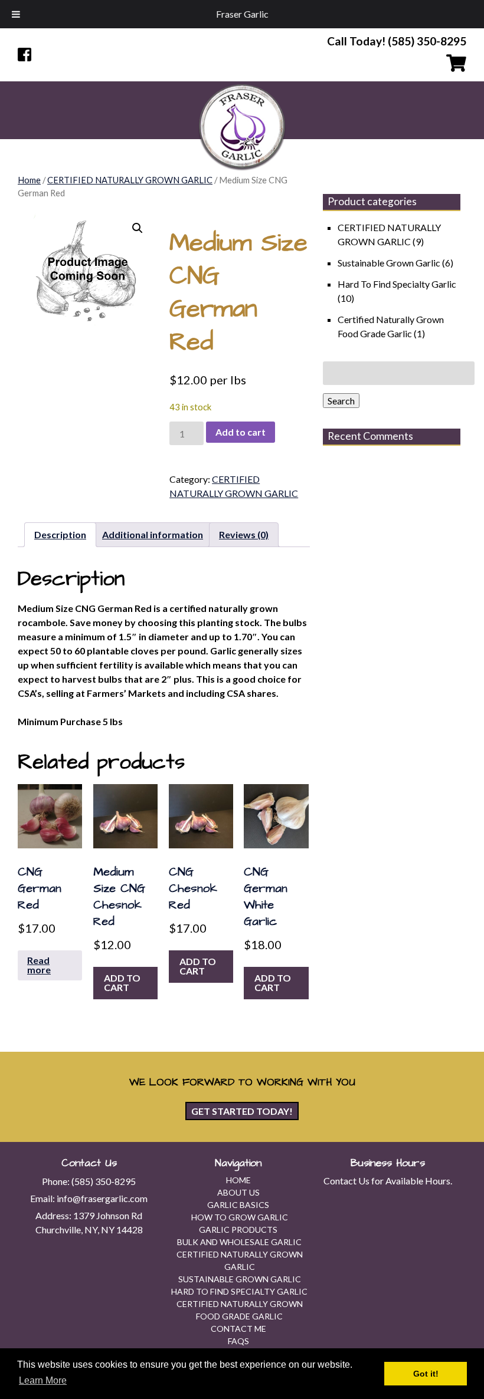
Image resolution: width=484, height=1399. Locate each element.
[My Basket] (354, 63)
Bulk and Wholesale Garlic (239, 1242)
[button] (137, 228)
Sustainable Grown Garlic (389, 262)
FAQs (238, 1341)
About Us (238, 1192)
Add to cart (240, 431)
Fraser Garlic (242, 13)
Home (29, 180)
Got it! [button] (426, 1373)
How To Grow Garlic (239, 1217)
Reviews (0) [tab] (244, 534)
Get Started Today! (242, 1111)
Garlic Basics (238, 1205)
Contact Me (238, 1329)
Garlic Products (238, 1229)
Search (341, 400)
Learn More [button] (43, 1380)
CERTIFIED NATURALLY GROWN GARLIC (129, 180)
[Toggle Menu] (16, 14)
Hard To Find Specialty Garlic (397, 283)
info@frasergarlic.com (102, 1198)
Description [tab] (60, 534)
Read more (39, 964)
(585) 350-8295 (103, 1181)
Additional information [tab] (152, 534)
